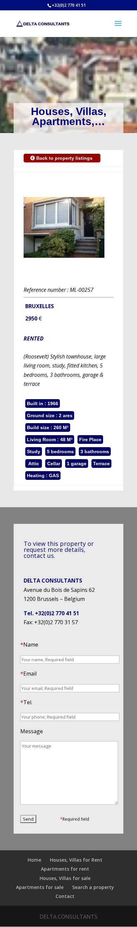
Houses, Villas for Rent (76, 860)
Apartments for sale (40, 887)
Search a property (93, 887)
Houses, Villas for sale (65, 878)
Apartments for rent (65, 869)
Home (34, 860)
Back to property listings (64, 158)
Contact (65, 896)
